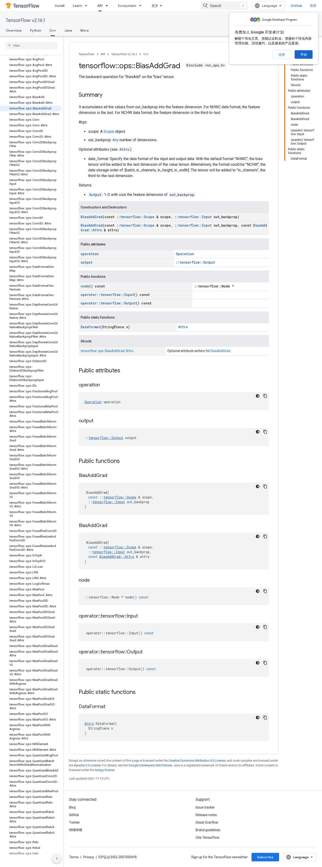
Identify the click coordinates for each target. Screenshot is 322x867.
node (85, 286)
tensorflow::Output (197, 262)
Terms (74, 857)
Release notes (206, 815)
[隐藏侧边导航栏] (57, 858)
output (86, 262)
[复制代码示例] (265, 396)
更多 (155, 6)
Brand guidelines (208, 830)
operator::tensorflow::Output (108, 303)
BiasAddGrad (92, 217)
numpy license (104, 770)
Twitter (74, 822)
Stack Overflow (207, 822)
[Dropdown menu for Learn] (87, 5)
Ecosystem (127, 6)
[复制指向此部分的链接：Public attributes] (125, 371)
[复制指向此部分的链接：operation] (104, 385)
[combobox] (224, 5)
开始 (303, 54)
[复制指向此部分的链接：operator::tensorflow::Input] (142, 616)
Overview (13, 30)
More (84, 30)
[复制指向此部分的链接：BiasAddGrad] (112, 476)
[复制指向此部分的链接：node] (94, 580)
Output (95, 194)
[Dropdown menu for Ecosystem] (141, 5)
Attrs (124, 149)
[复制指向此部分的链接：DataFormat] (110, 707)
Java (68, 30)
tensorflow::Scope (137, 217)
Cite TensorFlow (207, 837)
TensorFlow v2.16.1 (25, 20)
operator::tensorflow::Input (107, 294)
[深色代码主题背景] (257, 396)
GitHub (296, 6)
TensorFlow (87, 54)
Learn (77, 6)
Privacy (88, 857)
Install (59, 6)
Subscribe (265, 857)
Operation (185, 254)
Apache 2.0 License (87, 765)
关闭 (281, 55)
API (100, 6)
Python (35, 30)
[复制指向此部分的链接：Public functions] (124, 461)
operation (90, 254)
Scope (108, 131)
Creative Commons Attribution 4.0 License (197, 760)
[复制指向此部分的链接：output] (98, 421)
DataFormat (90, 327)
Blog (72, 807)
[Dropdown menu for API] (108, 5)
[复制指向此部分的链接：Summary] (107, 95)
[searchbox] (32, 45)
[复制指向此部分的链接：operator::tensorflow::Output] (147, 652)
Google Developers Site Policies (150, 765)
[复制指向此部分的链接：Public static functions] (140, 692)
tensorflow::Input (195, 217)
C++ (53, 30)
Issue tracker (205, 807)
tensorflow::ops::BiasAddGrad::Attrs (107, 351)
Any (115, 140)
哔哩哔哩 (75, 830)
